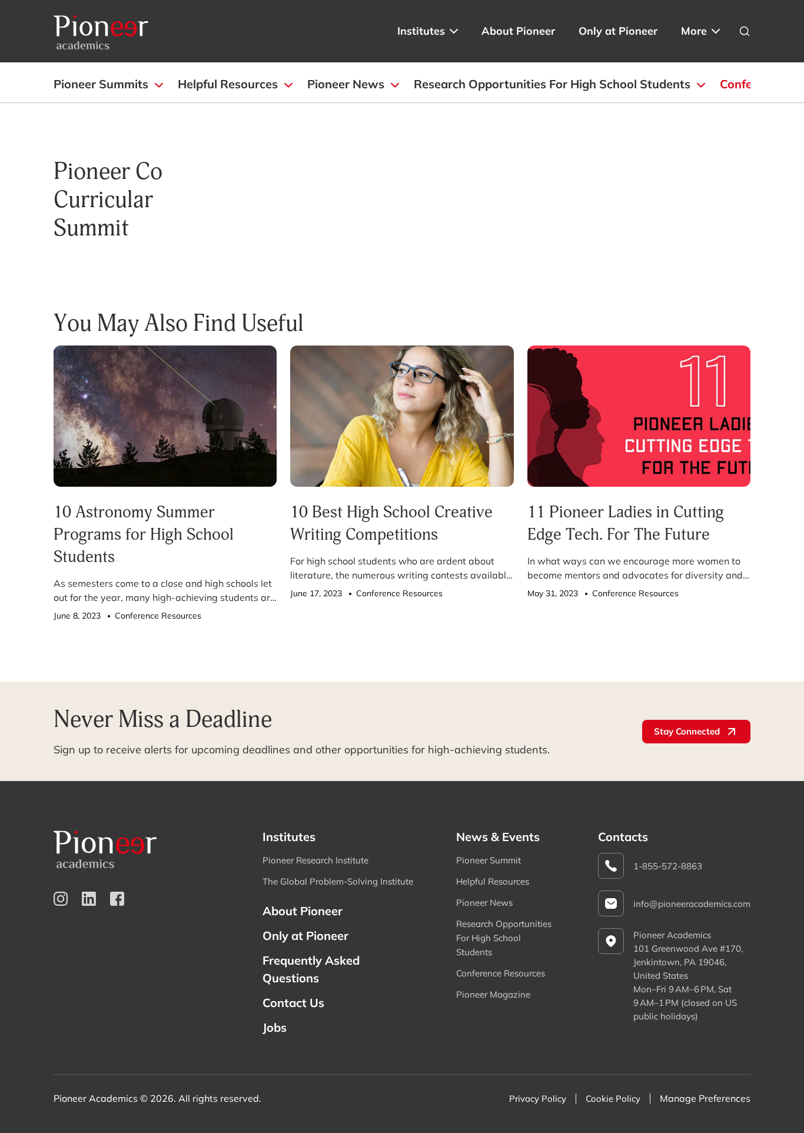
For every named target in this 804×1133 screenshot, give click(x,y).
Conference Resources (500, 973)
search (744, 31)
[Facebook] (117, 899)
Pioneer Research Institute (315, 860)
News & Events (498, 836)
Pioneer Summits (101, 84)
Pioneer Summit (488, 860)
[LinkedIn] (89, 899)
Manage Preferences (705, 1098)
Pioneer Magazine (493, 994)
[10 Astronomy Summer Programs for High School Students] (165, 416)
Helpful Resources (228, 84)
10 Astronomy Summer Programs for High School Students (144, 534)
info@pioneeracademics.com (691, 903)
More (694, 31)
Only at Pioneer (618, 31)
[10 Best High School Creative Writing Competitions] (401, 416)
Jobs (275, 1027)
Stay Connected (687, 731)
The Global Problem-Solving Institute (338, 881)
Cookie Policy (613, 1098)
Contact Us (293, 1002)
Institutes (421, 31)
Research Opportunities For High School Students (552, 84)
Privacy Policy (537, 1098)
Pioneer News (345, 84)
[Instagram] (61, 899)
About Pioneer (518, 31)
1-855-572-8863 (667, 866)
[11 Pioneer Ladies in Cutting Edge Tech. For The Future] (638, 416)
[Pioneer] (101, 31)
